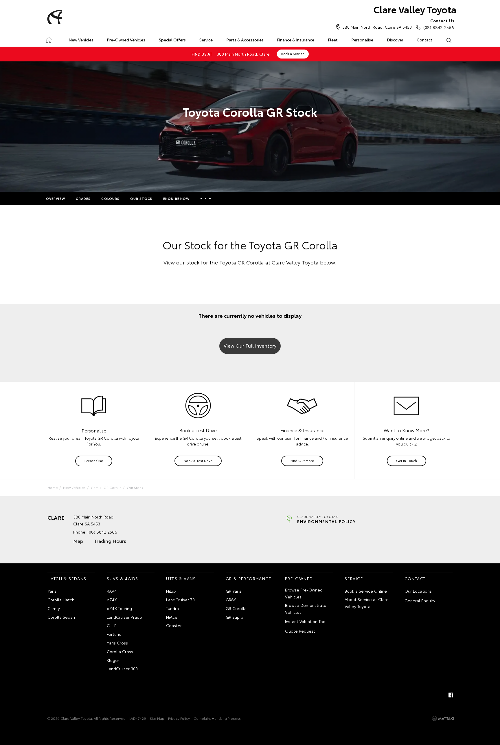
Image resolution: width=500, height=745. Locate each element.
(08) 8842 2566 (438, 24)
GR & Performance (248, 578)
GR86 (231, 599)
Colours (110, 198)
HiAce (171, 617)
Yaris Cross (117, 643)
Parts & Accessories (245, 40)
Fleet (333, 40)
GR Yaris (233, 591)
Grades (83, 198)
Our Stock (141, 198)
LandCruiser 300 (122, 668)
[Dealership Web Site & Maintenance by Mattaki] (443, 718)
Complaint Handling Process (217, 718)
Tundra (172, 608)
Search (448, 40)
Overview (55, 198)
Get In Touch (406, 460)
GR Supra (234, 617)
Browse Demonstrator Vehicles (306, 608)
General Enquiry (420, 600)
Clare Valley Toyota (415, 9)
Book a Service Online (366, 591)
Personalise (362, 40)
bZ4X (112, 599)
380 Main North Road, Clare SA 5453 (377, 27)
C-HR (112, 625)
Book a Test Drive (198, 460)
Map (78, 540)
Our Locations (418, 591)
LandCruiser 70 (180, 599)
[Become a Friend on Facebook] (451, 695)
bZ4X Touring (119, 608)
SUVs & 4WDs (122, 578)
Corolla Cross (120, 651)
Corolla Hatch (60, 599)
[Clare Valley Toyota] (53, 17)
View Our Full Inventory (250, 345)
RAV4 (112, 591)
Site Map (157, 718)
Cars (94, 487)
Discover (395, 40)
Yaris (51, 591)
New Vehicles (81, 40)
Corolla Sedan (61, 617)
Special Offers (172, 40)
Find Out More (302, 460)
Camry (53, 608)
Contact (424, 40)
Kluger (113, 660)
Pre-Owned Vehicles (126, 40)
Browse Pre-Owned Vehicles (304, 593)
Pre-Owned (299, 578)
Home (48, 38)
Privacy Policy (179, 718)
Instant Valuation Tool (306, 621)
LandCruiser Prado (124, 617)
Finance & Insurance (295, 40)
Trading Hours (110, 540)
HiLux (171, 591)
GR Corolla (113, 487)
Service (206, 40)
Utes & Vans (181, 578)
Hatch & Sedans (67, 578)
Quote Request (300, 631)
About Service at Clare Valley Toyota (367, 602)
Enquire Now (176, 198)
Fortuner (115, 634)
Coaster (174, 625)
